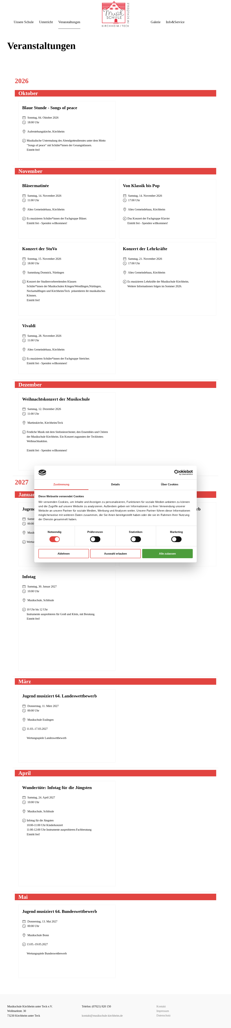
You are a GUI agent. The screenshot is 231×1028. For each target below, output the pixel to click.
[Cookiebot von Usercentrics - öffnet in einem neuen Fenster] (177, 472)
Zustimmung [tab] (61, 484)
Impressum (162, 1010)
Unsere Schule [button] (24, 22)
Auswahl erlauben (115, 553)
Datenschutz (163, 1015)
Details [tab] (115, 484)
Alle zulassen (167, 553)
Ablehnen (64, 553)
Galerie (155, 22)
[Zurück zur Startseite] (115, 12)
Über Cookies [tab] (169, 484)
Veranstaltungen (69, 22)
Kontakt (161, 1006)
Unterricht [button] (46, 22)
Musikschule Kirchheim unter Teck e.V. (30, 1006)
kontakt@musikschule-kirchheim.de (102, 1015)
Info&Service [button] (175, 22)
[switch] (95, 539)
